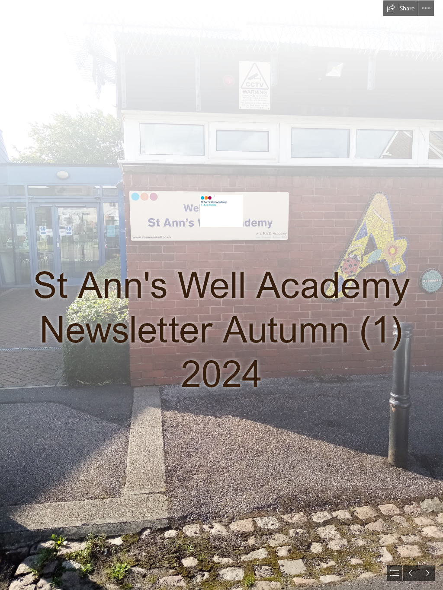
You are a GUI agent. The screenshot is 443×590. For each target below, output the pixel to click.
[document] (221, 295)
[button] (400, 8)
